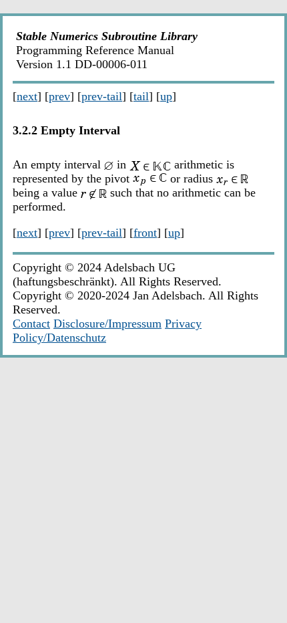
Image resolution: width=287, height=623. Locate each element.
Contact (31, 323)
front (145, 232)
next (27, 96)
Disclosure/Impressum (107, 323)
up (166, 96)
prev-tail (101, 96)
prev (59, 96)
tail (141, 96)
